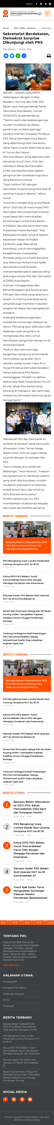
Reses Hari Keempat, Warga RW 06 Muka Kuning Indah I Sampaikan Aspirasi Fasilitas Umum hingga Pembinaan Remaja (21, 1076)
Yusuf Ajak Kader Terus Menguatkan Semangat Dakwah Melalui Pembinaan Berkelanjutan (30, 892)
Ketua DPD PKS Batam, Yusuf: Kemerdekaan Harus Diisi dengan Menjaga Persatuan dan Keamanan (29, 849)
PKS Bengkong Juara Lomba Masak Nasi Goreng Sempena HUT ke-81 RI (31, 828)
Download (8, 1006)
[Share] (24, 56)
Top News (30, 28)
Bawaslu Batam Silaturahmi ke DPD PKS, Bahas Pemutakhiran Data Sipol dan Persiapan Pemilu (32, 807)
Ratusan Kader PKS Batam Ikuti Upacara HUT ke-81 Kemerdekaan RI (31, 872)
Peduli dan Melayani (13, 994)
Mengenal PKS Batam (15, 987)
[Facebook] (6, 56)
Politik (22, 28)
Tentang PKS (10, 981)
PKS (16, 28)
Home (6, 28)
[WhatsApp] (18, 56)
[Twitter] (12, 56)
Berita (6, 1000)
